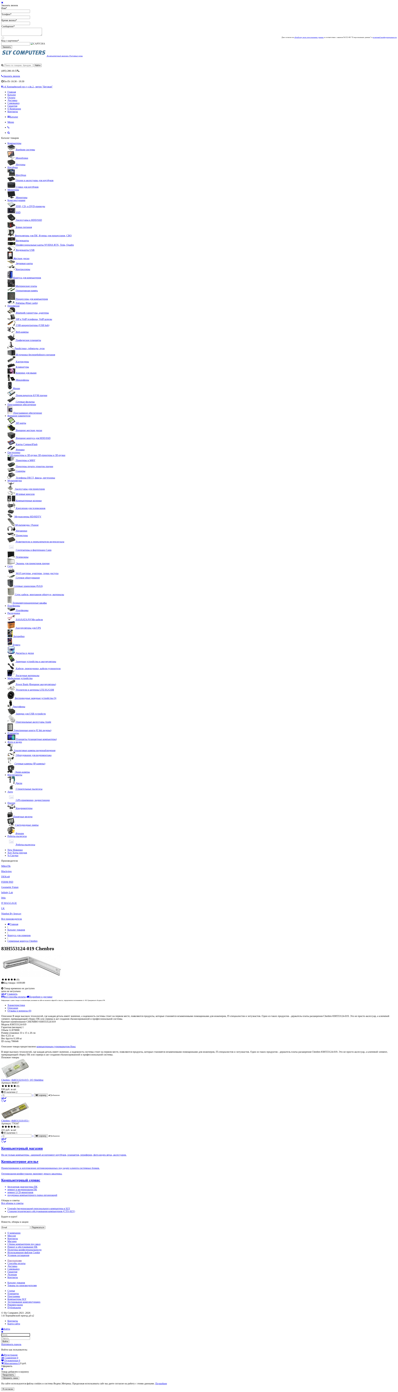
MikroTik (6, 866)
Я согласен (7, 1389)
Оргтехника (13, 452)
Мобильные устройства (19, 678)
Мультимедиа (14, 480)
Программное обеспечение (21, 404)
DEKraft (5, 876)
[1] (3, 979)
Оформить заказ (10, 1378)
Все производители (11, 919)
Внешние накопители (18, 415)
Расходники (13, 613)
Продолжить (8, 1375)
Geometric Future (10, 887)
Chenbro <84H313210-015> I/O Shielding (22, 1080)
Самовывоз (13, 103)
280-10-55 (9, 70)
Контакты (12, 111)
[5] (15, 979)
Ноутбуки (12, 167)
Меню (10, 122)
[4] (12, 979)
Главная (11, 92)
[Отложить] (3, 1101)
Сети (10, 566)
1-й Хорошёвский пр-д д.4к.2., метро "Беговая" (28, 86)
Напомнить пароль (11, 1344)
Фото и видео (14, 742)
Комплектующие (16, 200)
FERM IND (7, 882)
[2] (6, 979)
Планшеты (13, 733)
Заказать (6, 47)
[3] (9, 979)
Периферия (13, 306)
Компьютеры (14, 143)
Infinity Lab (7, 892)
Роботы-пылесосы (17, 836)
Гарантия (12, 106)
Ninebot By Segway (11, 913)
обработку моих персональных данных (309, 37)
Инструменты (14, 774)
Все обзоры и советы (12, 1203)
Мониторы (13, 189)
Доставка (12, 100)
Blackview (6, 871)
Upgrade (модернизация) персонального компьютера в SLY (38, 1208)
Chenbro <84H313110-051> (15, 1120)
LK (3, 908)
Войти (5, 1341)
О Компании (14, 108)
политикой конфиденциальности (385, 37)
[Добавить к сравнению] (4, 1098)
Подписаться (38, 1227)
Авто (10, 791)
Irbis (3, 897)
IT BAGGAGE (9, 903)
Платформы (13, 605)
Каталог (11, 94)
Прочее (11, 803)
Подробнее (161, 1383)
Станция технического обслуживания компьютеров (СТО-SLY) (41, 1211)
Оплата (11, 97)
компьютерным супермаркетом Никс (56, 1046)
